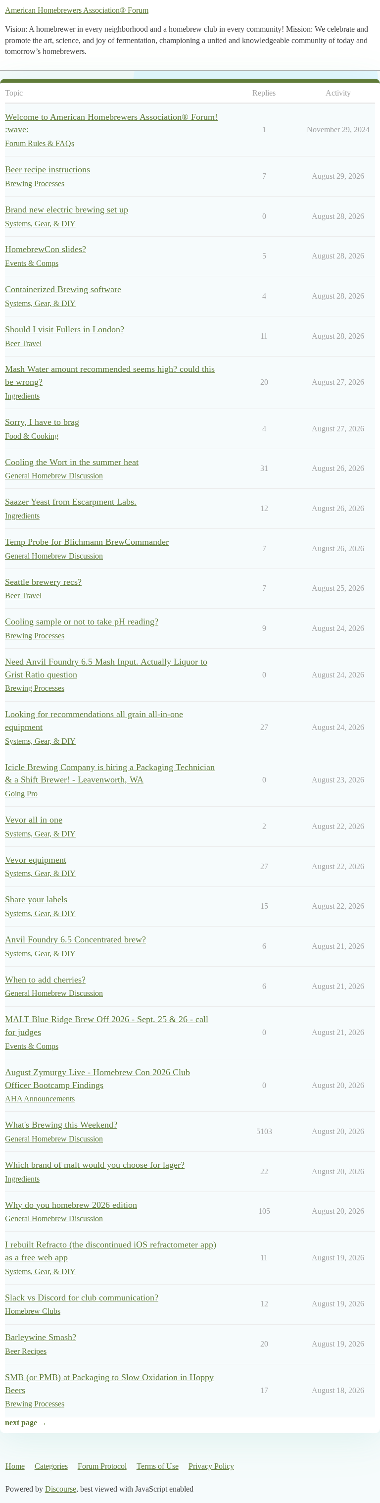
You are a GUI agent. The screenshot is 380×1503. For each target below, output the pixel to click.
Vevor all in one (33, 820)
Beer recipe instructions (47, 169)
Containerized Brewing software (63, 289)
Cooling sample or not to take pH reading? (81, 621)
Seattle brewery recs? (43, 582)
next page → (26, 1422)
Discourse (60, 1489)
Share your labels (36, 899)
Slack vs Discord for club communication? (81, 1297)
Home (15, 1466)
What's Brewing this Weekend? (61, 1125)
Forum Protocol (102, 1466)
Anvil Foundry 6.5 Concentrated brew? (75, 939)
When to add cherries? (45, 980)
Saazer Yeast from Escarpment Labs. (71, 502)
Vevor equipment (35, 860)
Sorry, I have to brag (42, 422)
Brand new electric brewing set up (66, 209)
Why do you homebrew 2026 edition (71, 1205)
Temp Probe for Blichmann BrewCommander (87, 542)
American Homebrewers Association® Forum (76, 10)
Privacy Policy (211, 1466)
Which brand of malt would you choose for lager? (95, 1165)
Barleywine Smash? (40, 1337)
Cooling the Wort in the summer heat (72, 462)
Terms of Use (158, 1466)
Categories (51, 1466)
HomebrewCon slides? (45, 249)
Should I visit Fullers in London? (64, 329)
